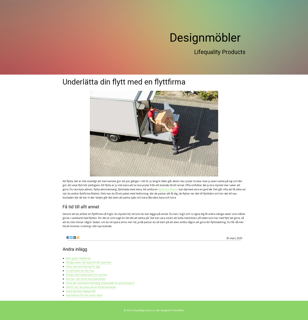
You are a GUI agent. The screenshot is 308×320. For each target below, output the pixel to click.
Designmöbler (205, 38)
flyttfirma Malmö (168, 189)
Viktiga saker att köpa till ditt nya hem (88, 262)
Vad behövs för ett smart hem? (84, 295)
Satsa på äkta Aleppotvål (80, 291)
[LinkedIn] (74, 237)
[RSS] (78, 237)
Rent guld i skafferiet (78, 258)
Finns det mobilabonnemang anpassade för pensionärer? (100, 283)
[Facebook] (68, 237)
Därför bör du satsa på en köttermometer (91, 287)
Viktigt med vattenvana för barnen (86, 274)
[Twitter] (71, 237)
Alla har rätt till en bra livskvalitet (85, 279)
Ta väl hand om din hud (80, 270)
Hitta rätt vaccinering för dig (83, 266)
